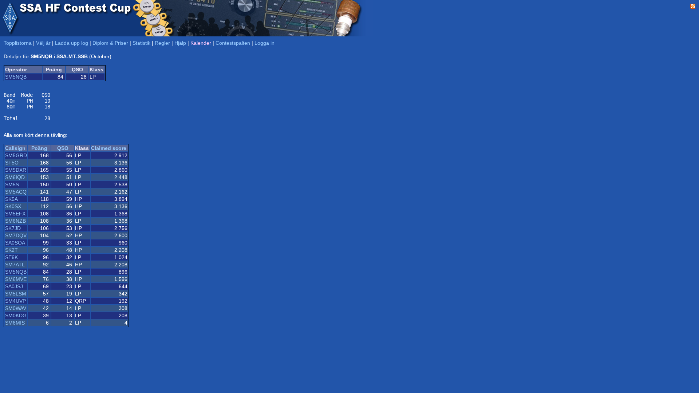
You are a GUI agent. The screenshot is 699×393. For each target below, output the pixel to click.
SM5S (12, 184)
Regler (162, 43)
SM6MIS (15, 323)
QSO (62, 148)
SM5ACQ (16, 192)
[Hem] (10, 18)
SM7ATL (15, 264)
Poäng (39, 148)
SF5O (12, 163)
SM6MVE (16, 279)
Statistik (141, 43)
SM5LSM (15, 294)
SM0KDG (16, 315)
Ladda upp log (71, 43)
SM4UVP (15, 301)
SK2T (11, 250)
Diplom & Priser (110, 43)
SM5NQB (16, 77)
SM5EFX (15, 214)
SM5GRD (16, 155)
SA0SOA (15, 243)
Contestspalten (233, 43)
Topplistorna (18, 43)
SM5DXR (15, 170)
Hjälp (180, 43)
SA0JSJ (14, 286)
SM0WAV (15, 308)
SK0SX (13, 206)
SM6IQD (15, 177)
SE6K (11, 257)
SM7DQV (16, 235)
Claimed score (108, 148)
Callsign (15, 148)
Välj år (43, 43)
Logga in (264, 43)
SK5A (11, 199)
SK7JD (13, 228)
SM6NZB (15, 221)
